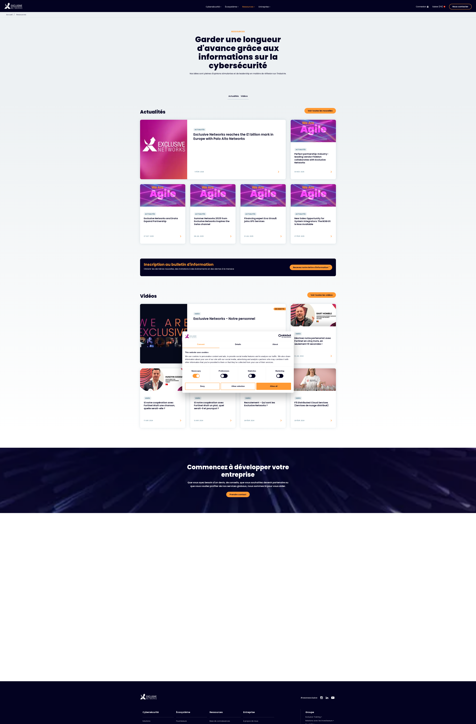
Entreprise (249, 712)
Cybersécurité (151, 712)
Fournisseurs (181, 721)
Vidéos (244, 96)
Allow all (273, 386)
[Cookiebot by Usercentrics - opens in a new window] (280, 336)
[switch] (224, 376)
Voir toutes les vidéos (322, 295)
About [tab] (275, 344)
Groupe (309, 712)
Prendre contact (238, 494)
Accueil (10, 14)
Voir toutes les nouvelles (320, 110)
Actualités (233, 96)
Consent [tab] (201, 344)
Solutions (146, 721)
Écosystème (183, 712)
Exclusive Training (313, 717)
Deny (202, 386)
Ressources (21, 14)
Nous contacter (460, 6)
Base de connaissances (220, 721)
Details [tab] (238, 344)
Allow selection (238, 386)
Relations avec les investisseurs (318, 720)
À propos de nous (250, 721)
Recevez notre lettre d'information (310, 267)
